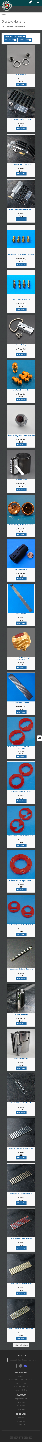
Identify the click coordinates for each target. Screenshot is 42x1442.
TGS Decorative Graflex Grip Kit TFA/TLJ (21, 209)
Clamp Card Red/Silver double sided (21, 1238)
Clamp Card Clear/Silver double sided (21, 1329)
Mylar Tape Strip (21, 613)
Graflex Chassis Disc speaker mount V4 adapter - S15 (21, 881)
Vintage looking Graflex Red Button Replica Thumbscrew (21, 436)
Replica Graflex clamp (21, 1058)
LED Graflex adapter (21, 569)
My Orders (21, 1402)
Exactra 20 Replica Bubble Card (21, 1103)
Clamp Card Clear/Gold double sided (21, 1284)
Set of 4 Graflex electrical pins (21, 300)
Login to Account (21, 1399)
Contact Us (21, 1409)
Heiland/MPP (19, 36)
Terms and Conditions (21, 1386)
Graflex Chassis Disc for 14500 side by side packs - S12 (21, 748)
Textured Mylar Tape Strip (21, 702)
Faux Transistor (21, 75)
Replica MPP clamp (21, 479)
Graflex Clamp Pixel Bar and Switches (21, 969)
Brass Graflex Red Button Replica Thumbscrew (21, 659)
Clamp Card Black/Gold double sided (21, 1193)
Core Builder (21, 1424)
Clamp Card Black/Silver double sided (21, 1148)
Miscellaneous (10, 40)
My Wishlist (21, 1405)
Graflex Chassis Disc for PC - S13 (21, 791)
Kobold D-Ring (21, 345)
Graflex (8, 36)
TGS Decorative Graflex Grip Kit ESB (21, 164)
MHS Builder (21, 1421)
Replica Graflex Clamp (21, 1014)
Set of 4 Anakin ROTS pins (21, 390)
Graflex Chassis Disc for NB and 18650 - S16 (21, 924)
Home (3, 27)
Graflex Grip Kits (24, 40)
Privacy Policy (21, 1383)
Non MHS (10, 27)
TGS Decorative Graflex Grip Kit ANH (21, 119)
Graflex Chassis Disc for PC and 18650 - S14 (21, 836)
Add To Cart (21, 128)
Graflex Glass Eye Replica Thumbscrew (21, 525)
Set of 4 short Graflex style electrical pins (21, 254)
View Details (21, 84)
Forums (21, 1418)
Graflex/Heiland (20, 27)
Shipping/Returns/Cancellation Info (21, 1380)
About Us (21, 1376)
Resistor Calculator (21, 1390)
